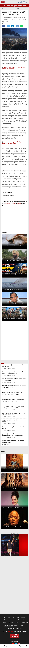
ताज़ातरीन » (3, 362)
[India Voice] (3, 2)
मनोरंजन (23, 620)
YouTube (13, 203)
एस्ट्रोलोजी (4, 622)
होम (4, 6)
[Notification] (21, 2)
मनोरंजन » (3, 452)
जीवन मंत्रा (11, 622)
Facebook (7, 203)
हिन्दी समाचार (3, 9)
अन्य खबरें (9, 9)
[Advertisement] (14, 575)
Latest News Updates (8, 195)
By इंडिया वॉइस (5, 21)
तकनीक (9, 620)
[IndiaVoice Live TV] (24, 2)
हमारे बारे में (16, 625)
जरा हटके (17, 622)
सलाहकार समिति (25, 622)
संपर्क (22, 625)
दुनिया (15, 6)
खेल (14, 620)
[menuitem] (4, 5)
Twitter (19, 203)
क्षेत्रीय (8, 6)
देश (11, 6)
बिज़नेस (24, 6)
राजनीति (19, 6)
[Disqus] (14, 340)
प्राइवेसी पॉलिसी (11, 628)
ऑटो (19, 620)
